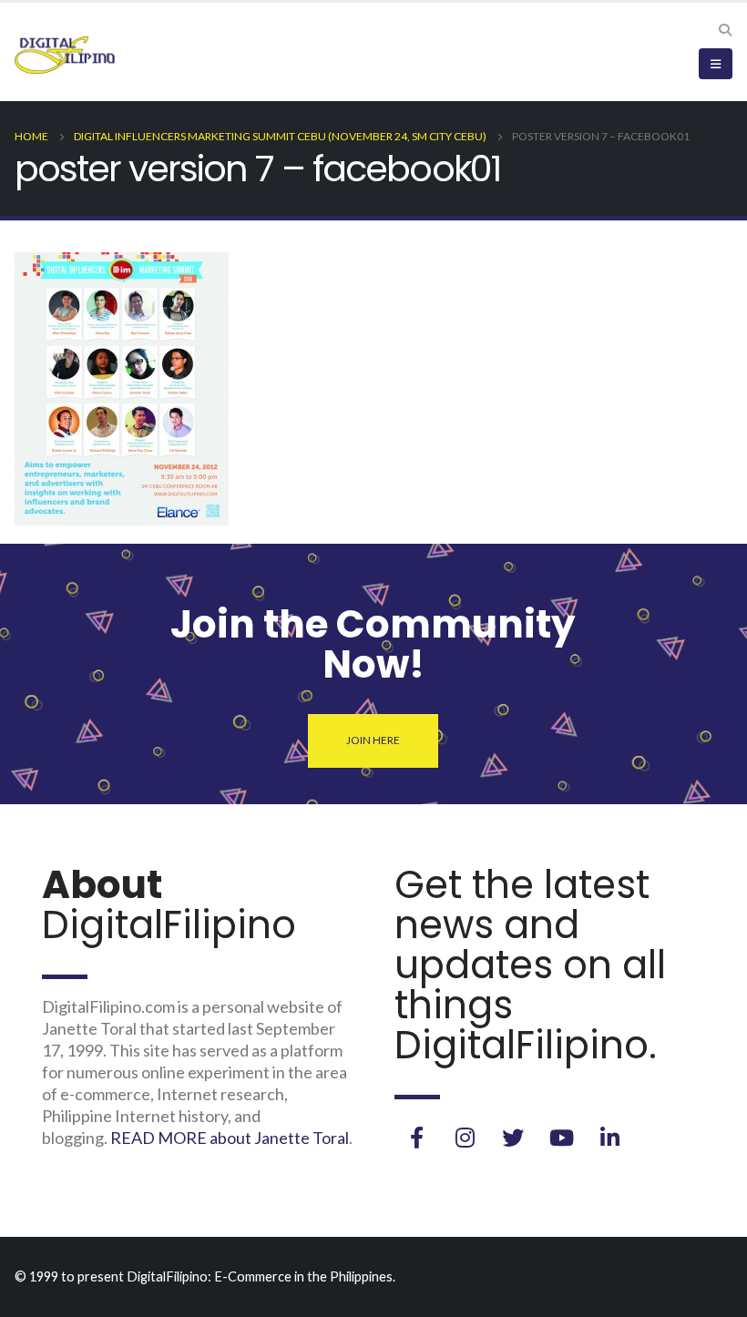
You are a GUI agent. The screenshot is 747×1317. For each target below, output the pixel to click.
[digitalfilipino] (561, 1137)
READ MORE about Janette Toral (229, 1138)
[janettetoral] (416, 1137)
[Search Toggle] (724, 30)
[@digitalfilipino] (464, 1137)
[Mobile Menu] (715, 63)
